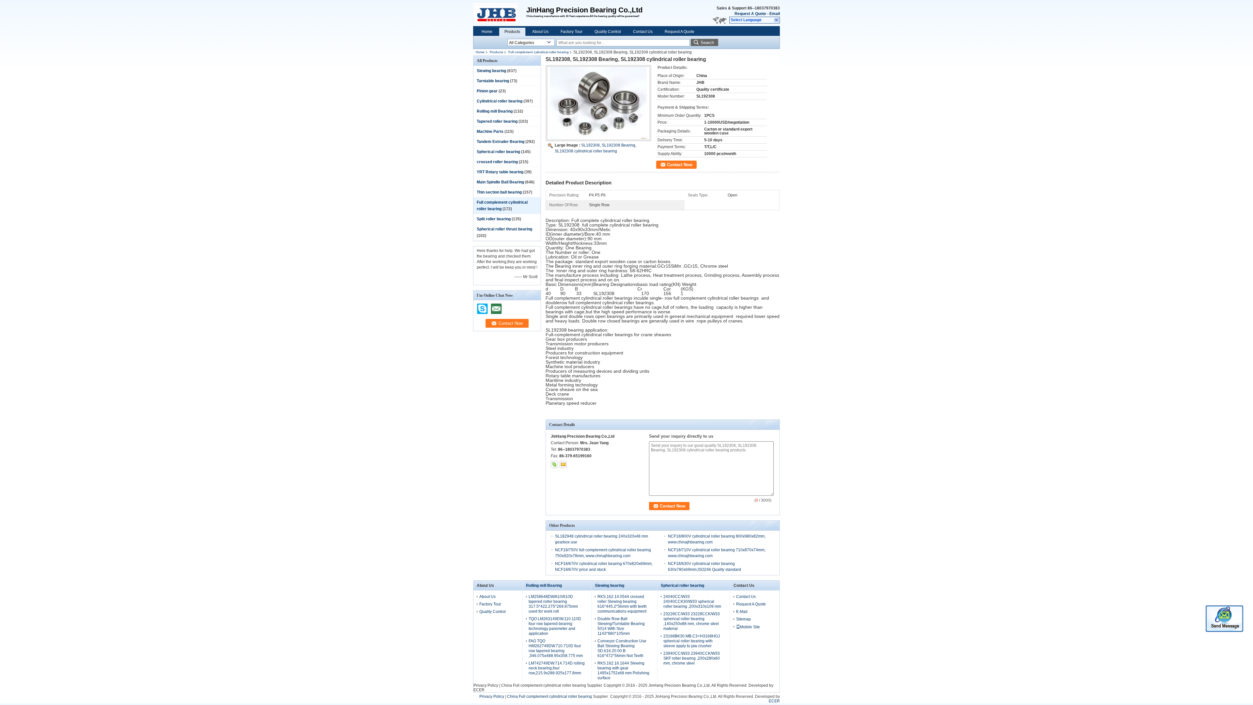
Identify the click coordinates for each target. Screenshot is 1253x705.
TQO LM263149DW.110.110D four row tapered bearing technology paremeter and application (555, 626)
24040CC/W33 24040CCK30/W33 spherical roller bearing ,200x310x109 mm (692, 601)
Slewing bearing (491, 71)
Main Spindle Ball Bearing (500, 182)
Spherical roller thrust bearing (504, 229)
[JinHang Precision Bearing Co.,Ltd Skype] (554, 464)
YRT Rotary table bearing (500, 172)
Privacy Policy (485, 685)
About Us (540, 31)
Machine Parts (490, 131)
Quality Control (608, 31)
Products (512, 31)
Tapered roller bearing (497, 121)
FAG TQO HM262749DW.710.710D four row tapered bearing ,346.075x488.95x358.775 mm (556, 648)
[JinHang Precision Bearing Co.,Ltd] (777, 20)
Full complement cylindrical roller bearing (538, 52)
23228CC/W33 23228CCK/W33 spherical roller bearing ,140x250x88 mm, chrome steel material (691, 621)
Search (707, 42)
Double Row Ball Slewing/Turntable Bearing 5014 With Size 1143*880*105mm (621, 626)
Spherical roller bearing (498, 151)
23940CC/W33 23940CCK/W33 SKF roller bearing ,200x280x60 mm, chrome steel (691, 658)
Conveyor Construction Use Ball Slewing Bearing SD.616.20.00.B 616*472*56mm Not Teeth (621, 648)
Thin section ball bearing (499, 192)
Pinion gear (487, 91)
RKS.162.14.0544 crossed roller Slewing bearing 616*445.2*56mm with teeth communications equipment (622, 604)
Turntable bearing (493, 81)
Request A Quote (750, 13)
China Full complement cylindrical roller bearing (543, 685)
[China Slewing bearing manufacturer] (499, 13)
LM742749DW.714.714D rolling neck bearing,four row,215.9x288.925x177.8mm (557, 668)
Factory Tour (571, 31)
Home (487, 31)
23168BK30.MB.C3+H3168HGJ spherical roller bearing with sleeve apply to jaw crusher (691, 641)
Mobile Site (750, 627)
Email (774, 13)
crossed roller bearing (497, 162)
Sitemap (743, 619)
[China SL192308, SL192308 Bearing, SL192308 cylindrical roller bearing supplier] (598, 103)
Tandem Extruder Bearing (500, 141)
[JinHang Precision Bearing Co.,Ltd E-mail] (563, 464)
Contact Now (679, 164)
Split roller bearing (494, 219)
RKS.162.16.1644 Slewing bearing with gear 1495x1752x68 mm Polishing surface (623, 670)
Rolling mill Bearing (495, 111)
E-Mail (742, 611)
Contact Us (643, 31)
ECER (479, 690)
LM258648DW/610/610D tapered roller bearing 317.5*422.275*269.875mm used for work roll (553, 604)
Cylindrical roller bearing (499, 101)
